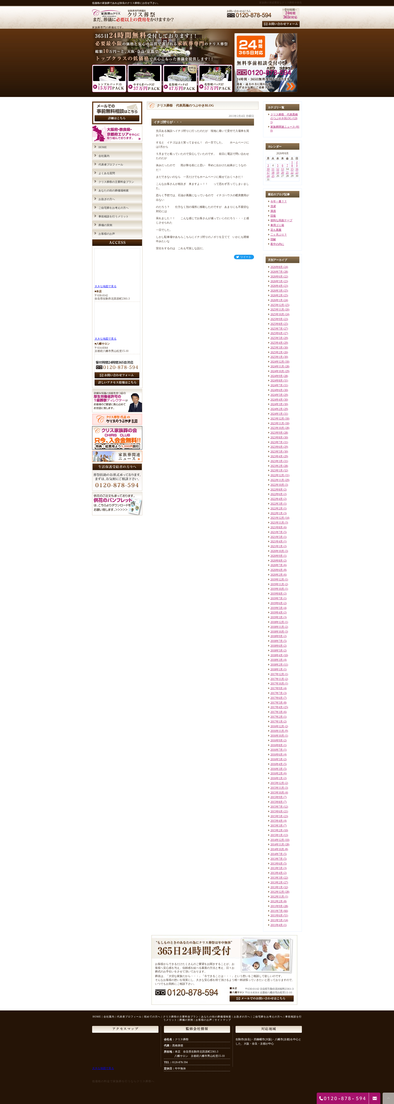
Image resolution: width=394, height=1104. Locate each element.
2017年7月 (276, 693)
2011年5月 (276, 920)
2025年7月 (276, 328)
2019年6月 (276, 603)
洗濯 (273, 206)
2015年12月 (277, 783)
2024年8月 (276, 380)
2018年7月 (276, 641)
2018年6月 (276, 645)
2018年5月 (276, 650)
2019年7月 (276, 598)
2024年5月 (276, 395)
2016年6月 (276, 754)
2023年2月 (276, 466)
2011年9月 (276, 906)
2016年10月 (277, 735)
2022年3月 (276, 503)
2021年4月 (276, 541)
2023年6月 (276, 446)
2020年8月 (276, 560)
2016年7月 (276, 749)
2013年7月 (276, 858)
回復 (273, 215)
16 (297, 169)
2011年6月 (276, 915)
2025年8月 (276, 324)
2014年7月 (276, 854)
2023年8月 (276, 437)
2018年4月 (276, 655)
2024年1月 (276, 413)
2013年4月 (276, 873)
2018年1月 (276, 669)
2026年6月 (276, 276)
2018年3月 (276, 659)
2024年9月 (276, 376)
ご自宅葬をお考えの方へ (113, 207)
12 (277, 169)
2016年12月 (277, 726)
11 (273, 169)
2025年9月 (276, 319)
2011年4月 (276, 925)
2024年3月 (276, 404)
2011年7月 (276, 911)
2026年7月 (276, 271)
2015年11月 (277, 787)
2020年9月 (276, 555)
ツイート (245, 257)
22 (292, 172)
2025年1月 (276, 357)
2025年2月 (276, 352)
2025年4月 (276, 342)
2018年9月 (276, 636)
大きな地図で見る (106, 286)
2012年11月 (277, 896)
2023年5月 (276, 451)
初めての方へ (152, 1016)
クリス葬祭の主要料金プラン (116, 181)
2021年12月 (277, 517)
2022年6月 (276, 494)
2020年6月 (276, 570)
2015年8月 (276, 802)
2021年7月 (276, 532)
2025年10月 (277, 314)
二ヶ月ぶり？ (278, 234)
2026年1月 (276, 300)
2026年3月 (276, 290)
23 (297, 172)
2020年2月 (276, 574)
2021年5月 (276, 537)
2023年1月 (276, 470)
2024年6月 (276, 390)
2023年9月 (276, 432)
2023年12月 (277, 418)
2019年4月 (276, 612)
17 (268, 172)
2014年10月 (277, 849)
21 (287, 172)
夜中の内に (277, 244)
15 (292, 169)
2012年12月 (277, 891)
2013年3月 (276, 877)
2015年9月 (276, 797)
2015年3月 (276, 825)
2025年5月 (276, 338)
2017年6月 (276, 698)
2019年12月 (277, 579)
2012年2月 (276, 901)
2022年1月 (276, 513)
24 (268, 176)
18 (273, 172)
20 (282, 172)
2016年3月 (276, 769)
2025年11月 (277, 309)
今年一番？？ (278, 201)
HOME (102, 147)
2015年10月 (277, 792)
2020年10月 (277, 551)
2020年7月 (276, 565)
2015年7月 (276, 806)
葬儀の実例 (105, 225)
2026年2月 (276, 295)
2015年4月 (276, 820)
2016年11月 (277, 731)
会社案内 (103, 156)
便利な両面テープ (281, 220)
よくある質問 (106, 173)
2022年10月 (277, 484)
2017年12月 (277, 674)
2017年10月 (277, 683)
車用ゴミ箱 (277, 225)
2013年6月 (276, 863)
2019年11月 (277, 584)
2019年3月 (276, 617)
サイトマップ (223, 1019)
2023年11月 (277, 423)
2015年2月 (276, 830)
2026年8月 (276, 267)
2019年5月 (276, 608)
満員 (273, 211)
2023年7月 (276, 442)
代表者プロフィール (110, 164)
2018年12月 (277, 622)
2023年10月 (277, 428)
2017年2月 (276, 716)
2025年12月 (277, 305)
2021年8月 (276, 527)
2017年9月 (276, 688)
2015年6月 (276, 811)
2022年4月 (276, 499)
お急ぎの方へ (106, 199)
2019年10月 (277, 588)
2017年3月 (276, 712)
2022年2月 (276, 508)
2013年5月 (276, 868)
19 (277, 172)
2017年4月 (276, 707)
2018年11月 (277, 626)
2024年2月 (276, 409)
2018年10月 (277, 631)
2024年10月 (277, 371)
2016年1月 (276, 778)
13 (282, 169)
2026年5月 (276, 281)
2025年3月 (276, 347)
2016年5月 (276, 759)
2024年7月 (276, 385)
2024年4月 (276, 399)
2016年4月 (276, 764)
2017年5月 (276, 702)
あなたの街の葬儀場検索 (113, 190)
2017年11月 (277, 679)
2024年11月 (277, 366)
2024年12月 (277, 361)
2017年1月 (276, 721)
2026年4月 (276, 285)
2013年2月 (276, 882)
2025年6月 (276, 333)
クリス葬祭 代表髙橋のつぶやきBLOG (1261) (284, 118)
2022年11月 (277, 480)
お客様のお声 (106, 233)
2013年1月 (276, 887)
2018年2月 (276, 664)
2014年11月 (277, 844)
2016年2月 (276, 773)
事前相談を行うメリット (113, 216)
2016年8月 (276, 745)
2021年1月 (276, 546)
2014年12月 (277, 840)
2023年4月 (276, 456)
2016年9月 (276, 740)
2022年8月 (276, 489)
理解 (273, 239)
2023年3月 (276, 461)
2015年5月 (276, 816)
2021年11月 (277, 522)
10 (268, 169)
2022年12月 (277, 475)
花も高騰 (275, 229)
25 (273, 176)
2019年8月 (276, 593)
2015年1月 (276, 835)
